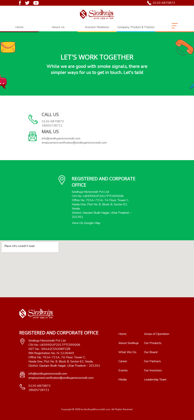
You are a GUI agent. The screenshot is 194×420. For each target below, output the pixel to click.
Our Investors (153, 370)
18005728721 (52, 125)
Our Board (150, 352)
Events (123, 370)
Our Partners (152, 361)
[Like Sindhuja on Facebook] (20, 3)
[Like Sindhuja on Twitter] (27, 3)
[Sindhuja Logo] (97, 14)
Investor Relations (97, 27)
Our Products (152, 343)
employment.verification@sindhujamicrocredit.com (74, 143)
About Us (58, 27)
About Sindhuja (128, 343)
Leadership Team (155, 379)
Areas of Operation (156, 334)
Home (19, 27)
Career (122, 361)
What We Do (127, 352)
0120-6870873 (164, 3)
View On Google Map (86, 223)
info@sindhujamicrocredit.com (61, 138)
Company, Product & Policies (136, 27)
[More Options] (175, 27)
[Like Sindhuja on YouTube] (36, 3)
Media (122, 379)
